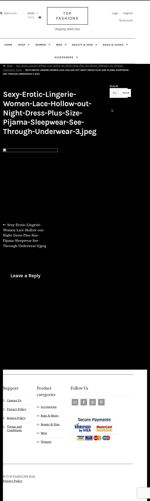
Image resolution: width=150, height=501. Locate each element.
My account (126, 20)
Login (115, 13)
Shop (21, 44)
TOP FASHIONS (67, 16)
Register (128, 13)
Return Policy (16, 418)
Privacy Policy (16, 409)
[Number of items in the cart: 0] (112, 110)
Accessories (64, 57)
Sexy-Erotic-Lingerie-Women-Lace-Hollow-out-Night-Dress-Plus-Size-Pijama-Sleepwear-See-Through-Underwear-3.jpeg (24, 235)
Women (40, 44)
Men (59, 44)
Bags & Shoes (113, 44)
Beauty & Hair (82, 44)
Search (114, 86)
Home (8, 44)
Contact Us (14, 400)
